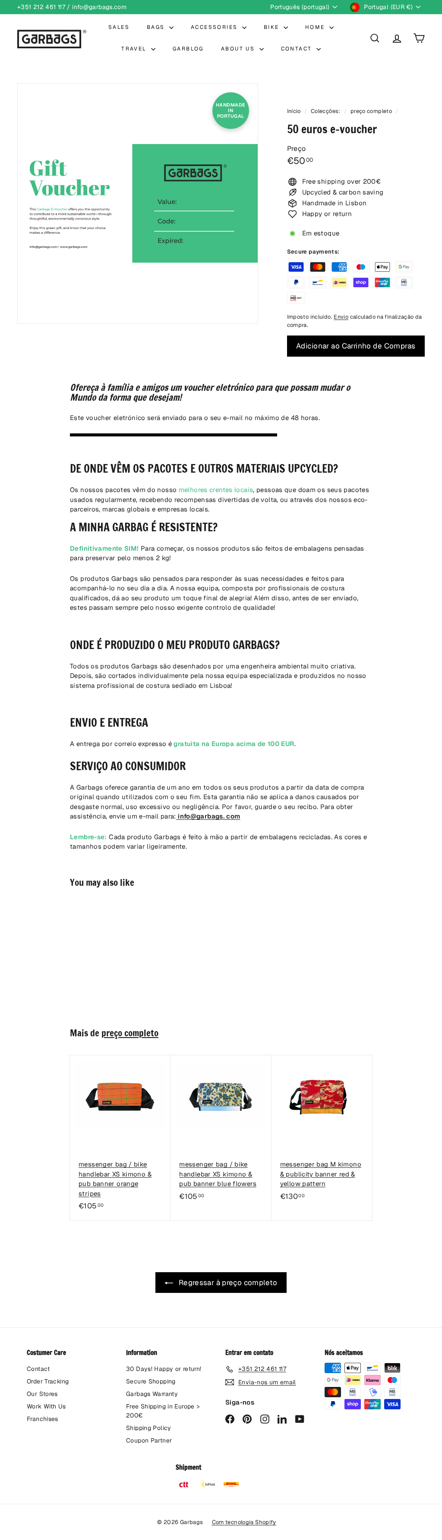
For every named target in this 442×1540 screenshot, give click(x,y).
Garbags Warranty (152, 1394)
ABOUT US (239, 48)
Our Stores (42, 1394)
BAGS (157, 27)
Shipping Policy (148, 1428)
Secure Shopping (151, 1381)
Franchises (42, 1419)
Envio (341, 316)
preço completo (371, 111)
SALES (118, 27)
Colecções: (326, 111)
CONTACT (297, 48)
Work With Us (46, 1406)
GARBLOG (188, 48)
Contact (38, 1369)
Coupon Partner (149, 1440)
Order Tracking (48, 1381)
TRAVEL (135, 48)
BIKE (272, 27)
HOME (316, 27)
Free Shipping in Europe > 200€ (163, 1410)
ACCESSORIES (215, 27)
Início (295, 111)
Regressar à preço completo (227, 1282)
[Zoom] (138, 203)
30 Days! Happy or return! (163, 1369)
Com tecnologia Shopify (244, 1522)
